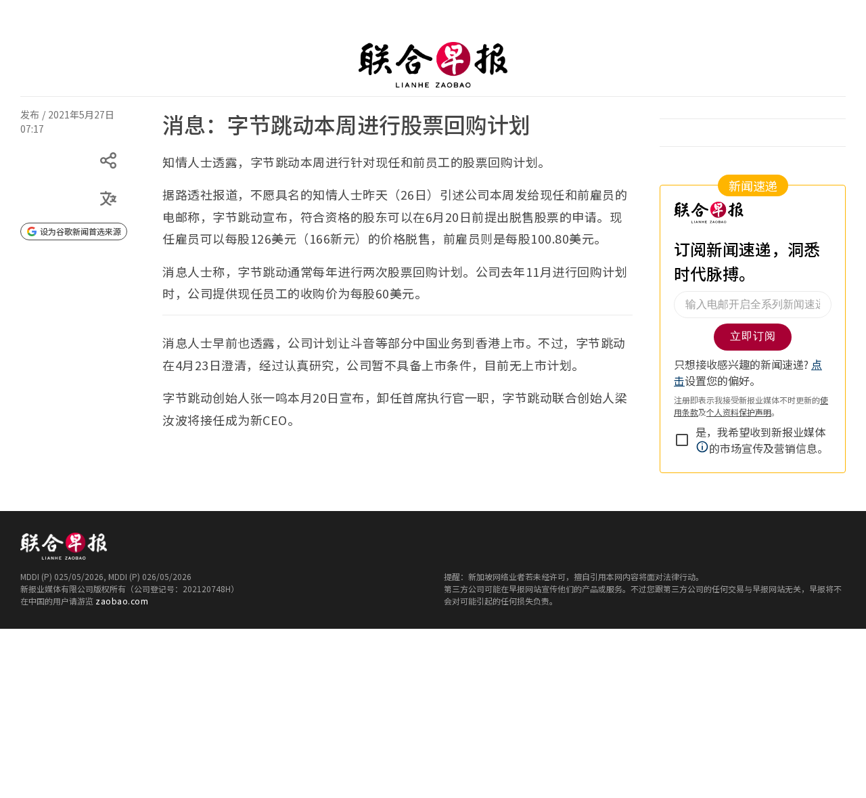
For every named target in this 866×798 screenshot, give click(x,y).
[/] (433, 65)
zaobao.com (121, 600)
